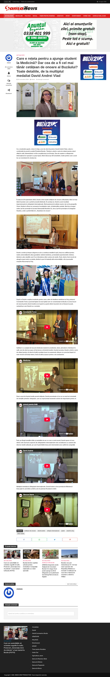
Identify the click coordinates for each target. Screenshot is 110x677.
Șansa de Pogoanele (38, 665)
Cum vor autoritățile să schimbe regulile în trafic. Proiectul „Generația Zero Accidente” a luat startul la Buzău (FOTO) (12, 566)
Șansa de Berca (37, 668)
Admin (9, 62)
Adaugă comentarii (9, 84)
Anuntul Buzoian (11, 20)
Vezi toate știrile (71, 584)
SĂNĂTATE (60, 16)
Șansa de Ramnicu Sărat (39, 659)
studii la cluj (70, 530)
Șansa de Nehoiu (37, 662)
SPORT (68, 16)
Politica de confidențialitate (28, 1)
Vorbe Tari (86, 16)
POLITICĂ (28, 16)
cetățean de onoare (30, 530)
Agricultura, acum (99, 16)
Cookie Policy (16, 1)
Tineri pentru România (47, 16)
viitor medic (20, 533)
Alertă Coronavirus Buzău (40, 633)
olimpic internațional (53, 530)
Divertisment (76, 16)
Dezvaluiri (19, 16)
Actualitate (9, 16)
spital (63, 530)
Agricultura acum (48, 562)
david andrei (41, 530)
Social (35, 16)
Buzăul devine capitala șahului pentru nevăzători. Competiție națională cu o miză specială (30, 566)
